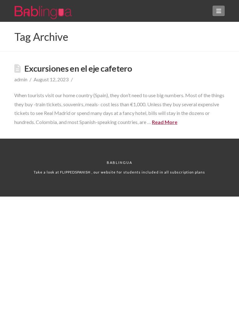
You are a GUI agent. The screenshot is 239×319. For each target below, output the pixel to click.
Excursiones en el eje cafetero (78, 68)
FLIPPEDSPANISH (75, 172)
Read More (164, 122)
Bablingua (119, 162)
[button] (219, 11)
